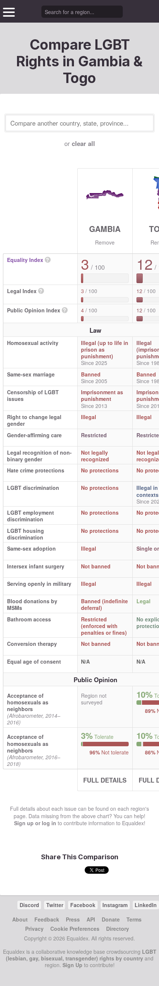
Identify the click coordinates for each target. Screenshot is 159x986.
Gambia (105, 228)
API (91, 919)
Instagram (115, 905)
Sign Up (72, 965)
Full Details (104, 780)
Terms (134, 919)
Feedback (46, 919)
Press (73, 919)
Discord (29, 905)
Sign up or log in (35, 823)
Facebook (82, 905)
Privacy (34, 928)
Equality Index (25, 259)
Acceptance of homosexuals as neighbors (27, 702)
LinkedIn (146, 905)
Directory (117, 928)
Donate (111, 919)
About (20, 919)
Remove (105, 242)
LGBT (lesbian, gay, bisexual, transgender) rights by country (81, 955)
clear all (83, 143)
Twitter (54, 905)
